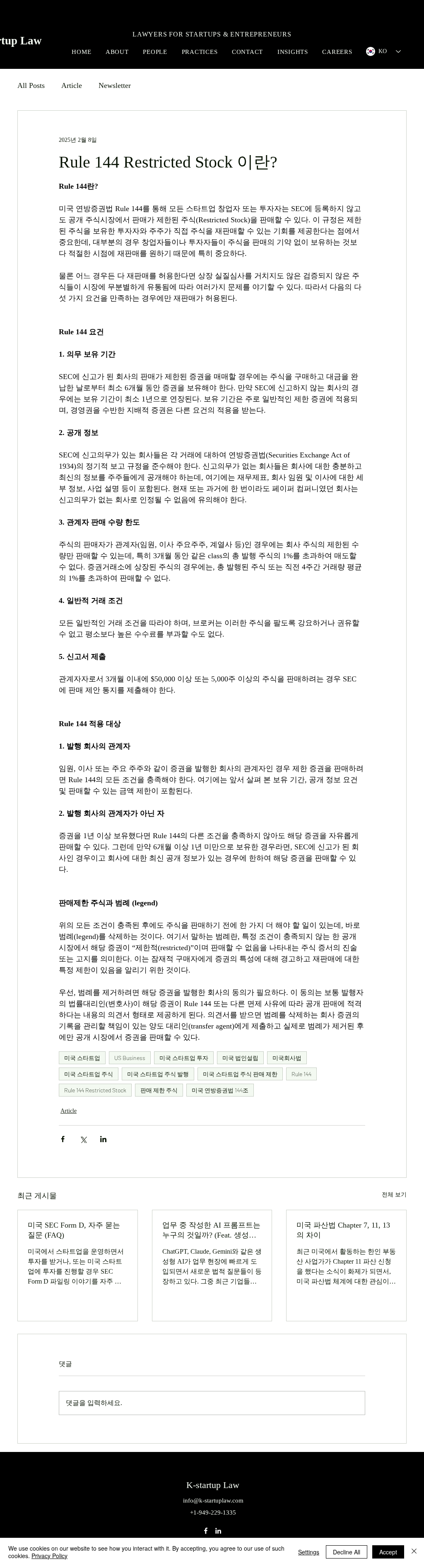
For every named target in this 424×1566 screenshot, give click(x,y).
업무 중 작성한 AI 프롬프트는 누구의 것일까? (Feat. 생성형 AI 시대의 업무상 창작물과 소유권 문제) (211, 1230)
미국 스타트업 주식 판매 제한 (240, 1073)
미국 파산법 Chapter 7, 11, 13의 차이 (343, 1230)
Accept (388, 1552)
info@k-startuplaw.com (213, 1500)
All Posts (31, 85)
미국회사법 (286, 1057)
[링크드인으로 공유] (103, 1139)
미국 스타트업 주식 (88, 1073)
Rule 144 (301, 1073)
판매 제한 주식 (159, 1090)
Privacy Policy (49, 1555)
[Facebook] (206, 1531)
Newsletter (115, 85)
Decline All (346, 1552)
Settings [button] (308, 1552)
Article (71, 85)
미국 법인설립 (240, 1057)
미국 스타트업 (82, 1057)
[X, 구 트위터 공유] (83, 1139)
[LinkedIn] (218, 1531)
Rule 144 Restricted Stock (95, 1090)
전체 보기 (394, 1195)
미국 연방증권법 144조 (220, 1090)
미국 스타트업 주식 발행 (158, 1073)
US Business (129, 1057)
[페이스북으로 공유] (63, 1139)
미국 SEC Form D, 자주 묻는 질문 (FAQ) (74, 1230)
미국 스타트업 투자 (183, 1057)
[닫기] (414, 1551)
